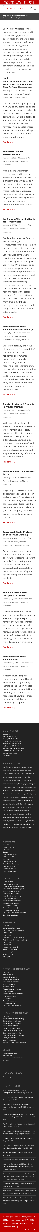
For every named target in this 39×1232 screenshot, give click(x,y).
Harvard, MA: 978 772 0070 (12, 743)
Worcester (6, 827)
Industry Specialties (9, 1040)
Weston (22, 824)
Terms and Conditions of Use (13, 1058)
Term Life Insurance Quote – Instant (15, 908)
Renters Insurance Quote (11, 891)
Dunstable (6, 794)
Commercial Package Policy (12, 1033)
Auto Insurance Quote (10, 884)
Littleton (6, 804)
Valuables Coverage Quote (12, 896)
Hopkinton (6, 801)
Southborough (16, 817)
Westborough (7, 824)
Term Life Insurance (9, 1001)
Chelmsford (14, 790)
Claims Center (7, 933)
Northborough (24, 811)
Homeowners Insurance (12, 94)
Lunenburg (13, 804)
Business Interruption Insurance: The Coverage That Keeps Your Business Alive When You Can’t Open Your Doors (19, 1176)
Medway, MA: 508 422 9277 (12, 751)
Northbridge (7, 814)
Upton (19, 821)
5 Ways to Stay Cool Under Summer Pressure (18, 1152)
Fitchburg (14, 794)
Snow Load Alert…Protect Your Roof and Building (17, 533)
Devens (33, 790)
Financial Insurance (9, 996)
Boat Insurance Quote (10, 898)
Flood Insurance (8, 987)
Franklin (5, 797)
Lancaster (20, 801)
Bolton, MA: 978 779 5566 (11, 739)
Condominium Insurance (11, 982)
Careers (5, 852)
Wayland (32, 821)
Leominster (28, 801)
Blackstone (11, 787)
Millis (30, 807)
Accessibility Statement (10, 1053)
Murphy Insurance (22, 340)
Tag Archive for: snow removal (16, 16)
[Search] (30, 9)
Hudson (13, 801)
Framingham (31, 794)
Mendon (19, 807)
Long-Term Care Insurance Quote (14, 913)
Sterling (24, 817)
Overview (6, 845)
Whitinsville (29, 824)
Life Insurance (7, 998)
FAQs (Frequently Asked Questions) (15, 940)
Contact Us (21, 1)
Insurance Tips (8, 954)
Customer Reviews (9, 866)
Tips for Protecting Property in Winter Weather (18, 405)
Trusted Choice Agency (10, 861)
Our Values (6, 859)
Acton (15, 784)
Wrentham (29, 827)
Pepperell (15, 814)
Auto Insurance (8, 975)
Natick (11, 811)
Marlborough (21, 804)
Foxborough (22, 794)
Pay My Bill (16, 3)
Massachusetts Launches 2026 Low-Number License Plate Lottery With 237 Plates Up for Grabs (18, 1166)
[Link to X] (28, 1229)
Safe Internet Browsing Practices (14, 1160)
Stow (29, 817)
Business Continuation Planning (13, 1019)
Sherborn (22, 814)
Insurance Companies (10, 949)
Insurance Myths (8, 952)
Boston (23, 787)
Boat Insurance (8, 991)
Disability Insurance (9, 1003)
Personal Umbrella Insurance (12, 989)
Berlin (5, 787)
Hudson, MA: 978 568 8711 (12, 746)
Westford (16, 824)
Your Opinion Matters (10, 871)
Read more (8, 142)
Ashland (20, 784)
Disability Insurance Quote (12, 910)
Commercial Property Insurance (13, 1035)
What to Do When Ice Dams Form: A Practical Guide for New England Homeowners (18, 84)
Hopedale (30, 797)
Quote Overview (8, 882)
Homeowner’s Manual (10, 947)
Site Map (6, 1060)
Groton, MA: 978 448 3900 (12, 741)
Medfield (6, 807)
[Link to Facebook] (25, 1229)
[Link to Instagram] (31, 1229)
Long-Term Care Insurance (12, 1006)
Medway (12, 807)
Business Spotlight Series (11, 928)
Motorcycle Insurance (10, 977)
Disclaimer (6, 755)
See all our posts (8, 1077)
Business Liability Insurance (12, 1023)
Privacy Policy (7, 1055)
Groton (11, 797)
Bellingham (32, 784)
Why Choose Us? (8, 847)
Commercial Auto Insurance (12, 1030)
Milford (25, 807)
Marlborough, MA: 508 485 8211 (14, 748)
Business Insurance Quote (12, 901)
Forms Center (7, 942)
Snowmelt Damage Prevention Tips (13, 153)
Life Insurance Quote (10, 905)
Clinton (20, 790)
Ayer (25, 784)
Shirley (28, 814)
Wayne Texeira (21, 97)
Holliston (24, 797)
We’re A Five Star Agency (11, 864)
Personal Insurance (10, 161)
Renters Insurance (9, 984)
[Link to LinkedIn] (34, 1229)
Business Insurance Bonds (12, 1021)
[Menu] (35, 8)
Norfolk (16, 811)
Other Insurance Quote (10, 915)
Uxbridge (25, 821)
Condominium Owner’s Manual (13, 937)
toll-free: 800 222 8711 (10, 736)
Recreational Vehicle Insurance (13, 994)
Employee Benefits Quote (11, 903)
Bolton (18, 787)
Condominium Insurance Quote (13, 889)
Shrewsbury (7, 817)
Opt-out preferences (10, 753)
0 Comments (23, 90)
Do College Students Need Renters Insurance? (18, 1138)
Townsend (12, 821)
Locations (6, 850)
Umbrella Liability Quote (11, 893)
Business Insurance (10, 336)
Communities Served (10, 854)
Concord (27, 790)
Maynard (30, 804)
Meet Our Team (8, 857)
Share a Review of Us (10, 869)
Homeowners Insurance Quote (13, 886)
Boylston (6, 790)
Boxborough (31, 787)
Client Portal (29, 3)
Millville (5, 811)
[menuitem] (30, 9)
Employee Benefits (9, 1038)
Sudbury (5, 821)
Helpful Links (7, 945)
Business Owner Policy (10, 1026)
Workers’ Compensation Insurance (14, 1042)
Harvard (17, 797)
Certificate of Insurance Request (14, 930)
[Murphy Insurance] (16, 9)
